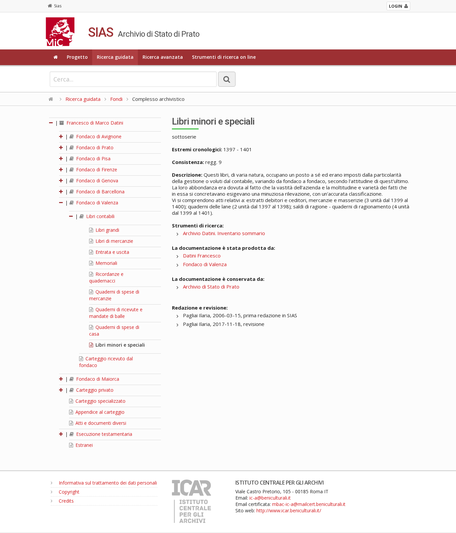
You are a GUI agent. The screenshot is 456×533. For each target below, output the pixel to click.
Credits (65, 501)
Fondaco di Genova (96, 180)
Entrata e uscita (111, 252)
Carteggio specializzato (100, 401)
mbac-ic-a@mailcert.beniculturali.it (309, 504)
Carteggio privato (94, 390)
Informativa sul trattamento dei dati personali (107, 483)
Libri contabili (100, 216)
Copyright (68, 492)
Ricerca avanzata (163, 57)
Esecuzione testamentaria (103, 434)
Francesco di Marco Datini (94, 123)
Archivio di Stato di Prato (211, 286)
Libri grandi (106, 230)
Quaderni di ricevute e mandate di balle (116, 312)
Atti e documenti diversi (100, 423)
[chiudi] (61, 202)
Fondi (116, 99)
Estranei (83, 445)
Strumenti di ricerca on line (224, 57)
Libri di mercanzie (113, 241)
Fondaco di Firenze (96, 169)
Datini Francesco (202, 255)
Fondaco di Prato (94, 147)
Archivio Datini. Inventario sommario (224, 233)
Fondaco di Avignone (98, 136)
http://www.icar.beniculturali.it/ (288, 510)
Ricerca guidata (115, 57)
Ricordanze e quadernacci (106, 277)
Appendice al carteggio (99, 412)
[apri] (61, 136)
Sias (57, 6)
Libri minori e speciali (119, 345)
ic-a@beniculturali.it (270, 498)
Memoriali (105, 263)
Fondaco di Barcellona (100, 191)
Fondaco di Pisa (92, 158)
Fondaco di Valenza (96, 202)
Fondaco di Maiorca (97, 379)
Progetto (77, 57)
